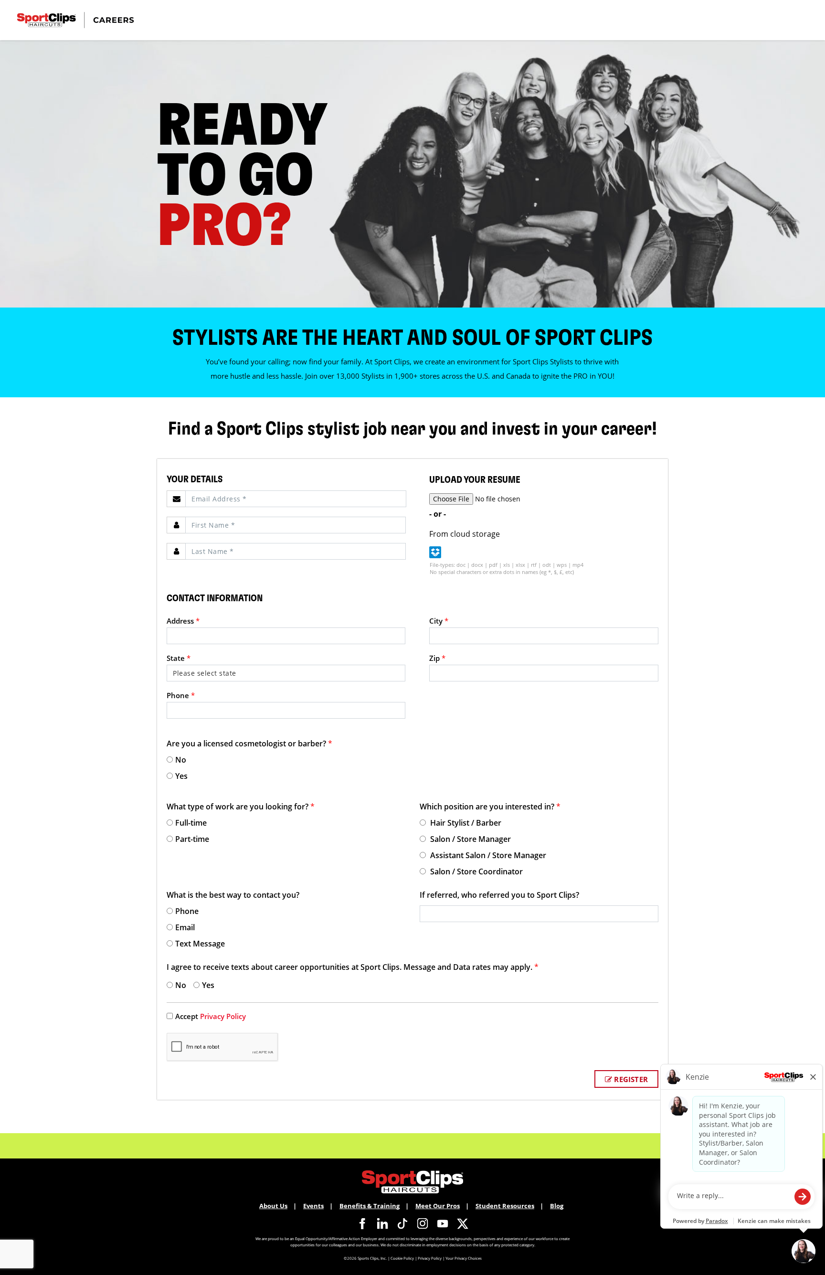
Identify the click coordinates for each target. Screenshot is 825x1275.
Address (183, 620)
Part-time (192, 839)
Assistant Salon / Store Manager (487, 855)
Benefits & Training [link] (369, 1205)
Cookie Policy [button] (402, 1258)
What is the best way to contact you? (233, 895)
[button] (435, 552)
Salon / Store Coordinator (475, 871)
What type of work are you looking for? (241, 806)
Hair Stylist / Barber (464, 823)
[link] (362, 1223)
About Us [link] (273, 1205)
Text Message (200, 943)
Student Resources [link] (505, 1205)
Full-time (191, 823)
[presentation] (295, 498)
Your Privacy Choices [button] (463, 1258)
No (180, 759)
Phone (181, 695)
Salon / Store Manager (469, 839)
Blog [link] (556, 1205)
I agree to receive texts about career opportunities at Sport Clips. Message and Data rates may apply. (353, 967)
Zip (437, 658)
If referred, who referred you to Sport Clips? (499, 895)
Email (185, 927)
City (438, 620)
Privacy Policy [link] (223, 1016)
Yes (181, 776)
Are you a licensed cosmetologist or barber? (249, 743)
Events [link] (313, 1205)
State (178, 658)
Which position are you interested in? (490, 806)
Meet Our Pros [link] (437, 1205)
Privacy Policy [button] (430, 1258)
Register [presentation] (630, 1079)
